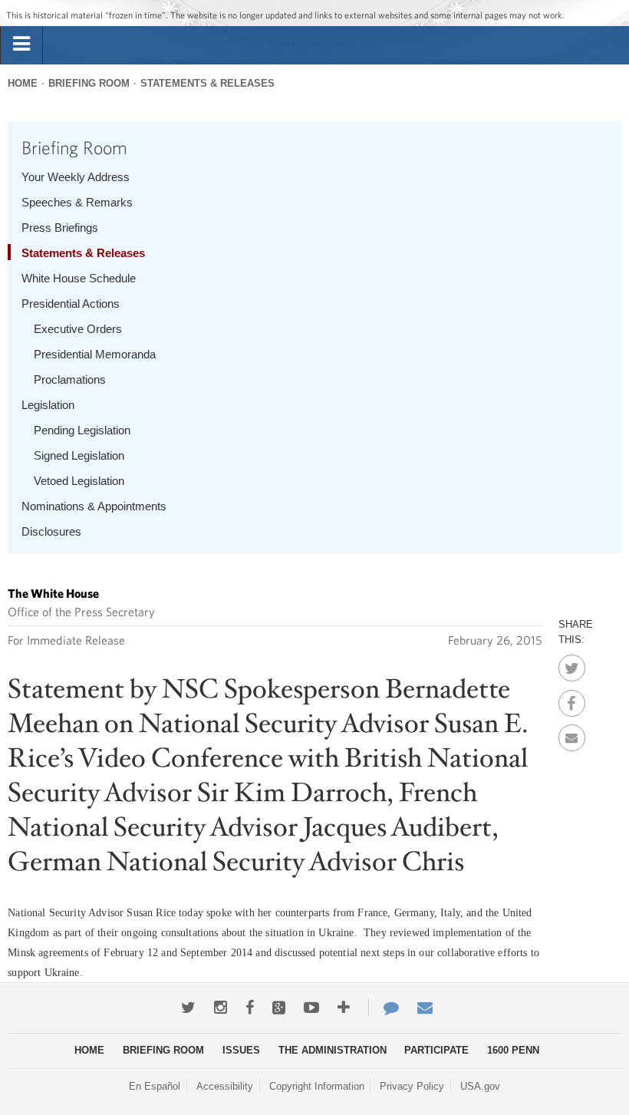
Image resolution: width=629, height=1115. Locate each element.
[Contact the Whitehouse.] (383, 1007)
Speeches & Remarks (77, 202)
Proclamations (70, 379)
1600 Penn (513, 1050)
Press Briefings (59, 227)
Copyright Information (316, 1086)
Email (571, 734)
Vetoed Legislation (79, 480)
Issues (241, 1050)
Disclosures (51, 531)
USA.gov (480, 1086)
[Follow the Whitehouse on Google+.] (278, 1007)
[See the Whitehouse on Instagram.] (220, 1007)
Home (23, 83)
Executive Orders (78, 328)
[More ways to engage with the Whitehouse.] (344, 1007)
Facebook (571, 699)
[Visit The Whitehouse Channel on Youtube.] (311, 1007)
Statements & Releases (207, 83)
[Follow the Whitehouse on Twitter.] (188, 1007)
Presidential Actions (70, 303)
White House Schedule (78, 278)
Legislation (47, 404)
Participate (436, 1050)
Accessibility (224, 1086)
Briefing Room (89, 83)
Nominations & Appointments (93, 506)
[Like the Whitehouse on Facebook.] (249, 1007)
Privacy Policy (412, 1086)
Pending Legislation (82, 430)
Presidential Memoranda (95, 354)
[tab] (21, 44)
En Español (154, 1086)
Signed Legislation (79, 455)
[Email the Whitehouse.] (425, 1007)
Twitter (571, 664)
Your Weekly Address (75, 176)
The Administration (332, 1050)
